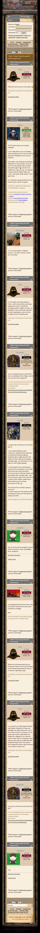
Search (10, 20)
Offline (26, 72)
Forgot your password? (15, 35)
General (18, 42)
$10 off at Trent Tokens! (14, 555)
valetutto (20, 420)
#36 (31, 845)
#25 (31, 64)
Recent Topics (25, 16)
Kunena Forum (23, 919)
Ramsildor (20, 352)
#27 (31, 225)
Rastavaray (20, 230)
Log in (15, 109)
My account (19, 12)
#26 (31, 120)
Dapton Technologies (20, 931)
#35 (31, 780)
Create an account (22, 37)
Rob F (20, 587)
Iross (20, 69)
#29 (31, 347)
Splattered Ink (32, 929)
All (8, 16)
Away (26, 128)
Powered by (15, 919)
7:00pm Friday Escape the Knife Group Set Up (18, 45)
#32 (31, 582)
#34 (31, 704)
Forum (12, 42)
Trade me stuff (11, 559)
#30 (31, 415)
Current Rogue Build (13, 97)
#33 (31, 642)
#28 (31, 279)
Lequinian (20, 528)
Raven (20, 125)
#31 (31, 523)
